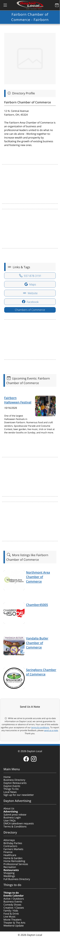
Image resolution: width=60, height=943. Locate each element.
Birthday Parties (12, 843)
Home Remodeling (14, 861)
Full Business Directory (16, 879)
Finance (8, 852)
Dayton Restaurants (15, 783)
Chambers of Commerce (30, 310)
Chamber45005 (37, 605)
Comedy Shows (12, 904)
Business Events (12, 901)
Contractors (10, 846)
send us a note (51, 730)
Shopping (8, 873)
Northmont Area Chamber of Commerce (38, 576)
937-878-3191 (32, 276)
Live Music (9, 916)
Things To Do (11, 789)
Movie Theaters (12, 919)
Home (7, 777)
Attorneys (9, 840)
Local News (10, 792)
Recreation (9, 867)
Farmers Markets (13, 849)
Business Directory (14, 780)
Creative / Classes (13, 907)
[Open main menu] (3, 5)
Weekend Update (13, 925)
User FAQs (9, 820)
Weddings (9, 876)
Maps (32, 284)
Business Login (12, 817)
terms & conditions (40, 727)
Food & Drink (11, 913)
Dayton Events (11, 786)
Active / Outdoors (13, 898)
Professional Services (15, 864)
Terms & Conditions (14, 826)
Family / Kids (10, 910)
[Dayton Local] (30, 5)
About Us (8, 808)
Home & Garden (12, 858)
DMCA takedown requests (18, 823)
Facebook (32, 302)
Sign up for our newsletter (18, 795)
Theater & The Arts (14, 922)
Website (32, 293)
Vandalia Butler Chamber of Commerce (37, 642)
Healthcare (9, 855)
